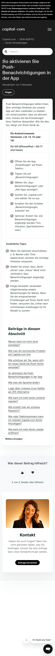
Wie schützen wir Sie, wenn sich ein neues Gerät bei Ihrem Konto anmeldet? (26, 364)
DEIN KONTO (27, 39)
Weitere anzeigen (14, 439)
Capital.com (9, 39)
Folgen (8, 92)
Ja (22, 472)
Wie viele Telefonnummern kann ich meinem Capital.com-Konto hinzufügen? (25, 420)
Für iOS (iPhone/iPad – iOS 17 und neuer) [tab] (26, 148)
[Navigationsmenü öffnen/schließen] (49, 29)
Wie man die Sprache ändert (24, 382)
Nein (32, 472)
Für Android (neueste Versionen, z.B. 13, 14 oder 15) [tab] (25, 137)
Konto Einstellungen (16, 42)
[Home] (13, 29)
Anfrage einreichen (27, 562)
